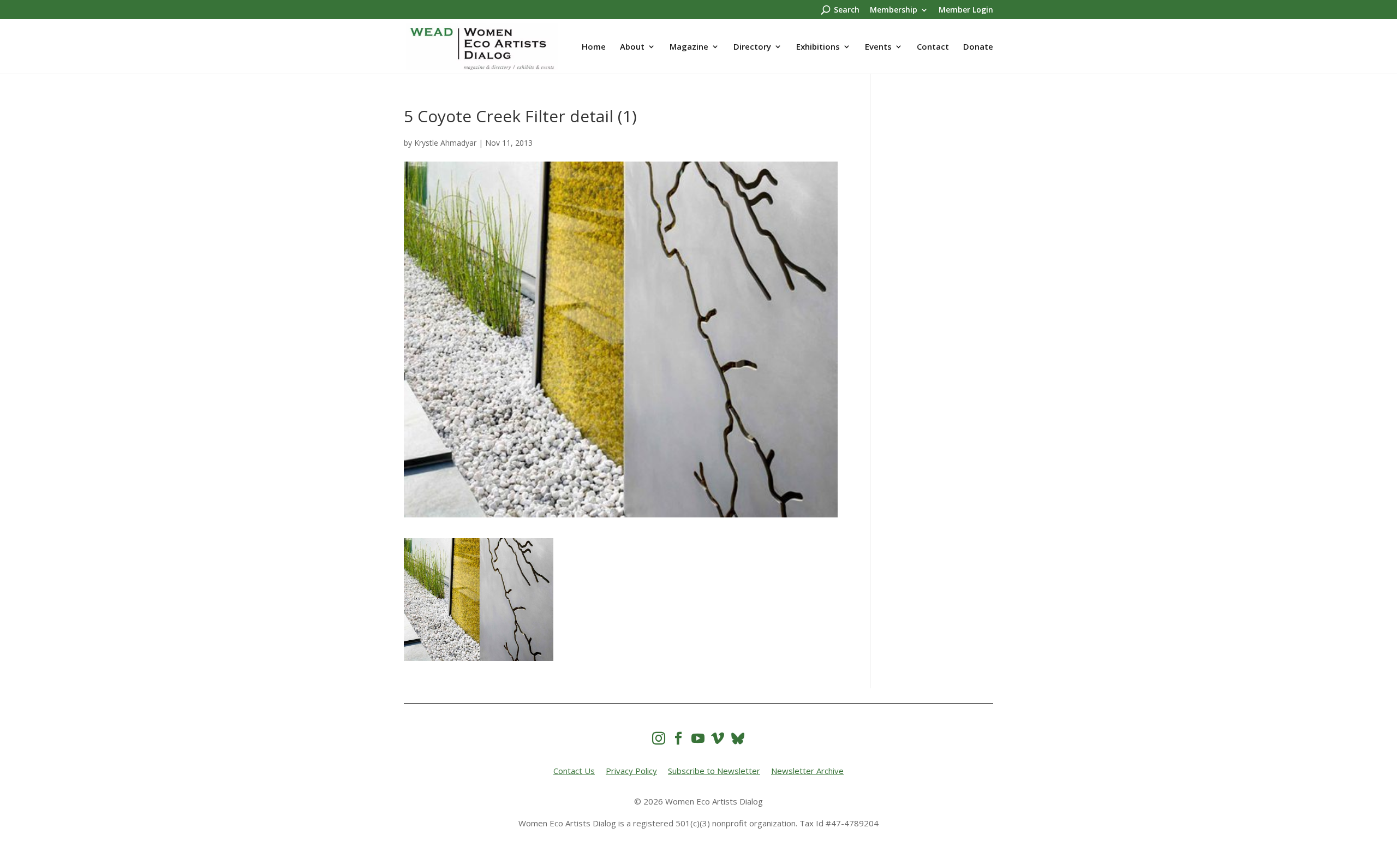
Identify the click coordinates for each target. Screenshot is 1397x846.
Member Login (966, 10)
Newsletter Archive (807, 770)
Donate (978, 47)
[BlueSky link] (738, 738)
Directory (752, 47)
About (632, 47)
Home (594, 47)
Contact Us (574, 770)
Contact (933, 47)
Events (878, 47)
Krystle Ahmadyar (445, 143)
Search (846, 10)
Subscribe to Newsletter (714, 770)
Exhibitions (818, 47)
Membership (893, 10)
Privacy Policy (631, 770)
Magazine (689, 47)
